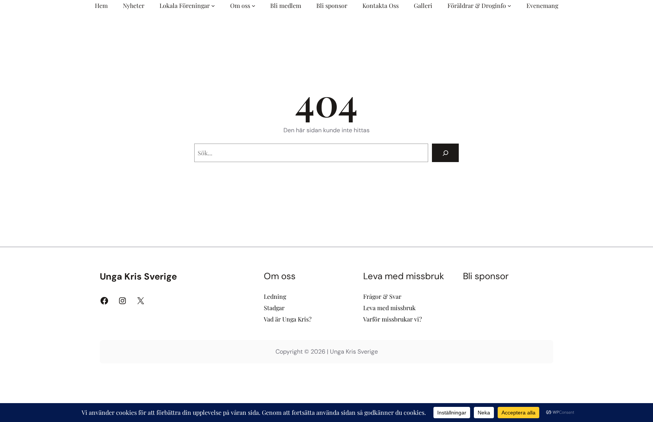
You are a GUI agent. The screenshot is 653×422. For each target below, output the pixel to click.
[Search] (445, 153)
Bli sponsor (486, 276)
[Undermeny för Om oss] (253, 6)
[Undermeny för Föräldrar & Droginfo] (509, 6)
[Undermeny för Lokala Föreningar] (213, 6)
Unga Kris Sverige (138, 276)
